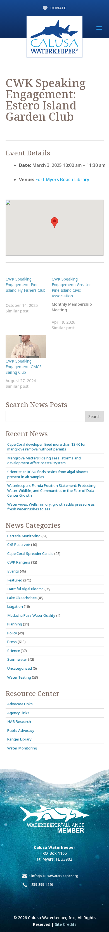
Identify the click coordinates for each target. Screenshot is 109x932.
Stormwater (17, 659)
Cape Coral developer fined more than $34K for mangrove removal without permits (46, 447)
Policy (12, 633)
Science (13, 650)
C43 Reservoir (18, 544)
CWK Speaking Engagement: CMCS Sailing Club (24, 366)
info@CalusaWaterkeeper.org (54, 875)
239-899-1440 (42, 884)
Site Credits (65, 924)
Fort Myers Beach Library (62, 179)
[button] (54, 222)
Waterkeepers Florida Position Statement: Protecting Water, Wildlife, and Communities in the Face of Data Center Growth (51, 490)
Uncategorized (19, 668)
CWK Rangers (18, 562)
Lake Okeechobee (22, 597)
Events (13, 571)
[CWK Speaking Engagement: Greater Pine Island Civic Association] (75, 303)
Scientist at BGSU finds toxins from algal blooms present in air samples (47, 474)
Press (12, 641)
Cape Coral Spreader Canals (30, 553)
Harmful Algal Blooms (25, 588)
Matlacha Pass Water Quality (31, 615)
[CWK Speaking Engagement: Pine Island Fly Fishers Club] (29, 295)
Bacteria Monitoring (24, 535)
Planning (14, 624)
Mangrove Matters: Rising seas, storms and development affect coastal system (44, 461)
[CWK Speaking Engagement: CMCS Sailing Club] (26, 346)
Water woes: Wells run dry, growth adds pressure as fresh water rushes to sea (51, 507)
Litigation (15, 606)
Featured (14, 580)
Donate (58, 8)
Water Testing (19, 677)
